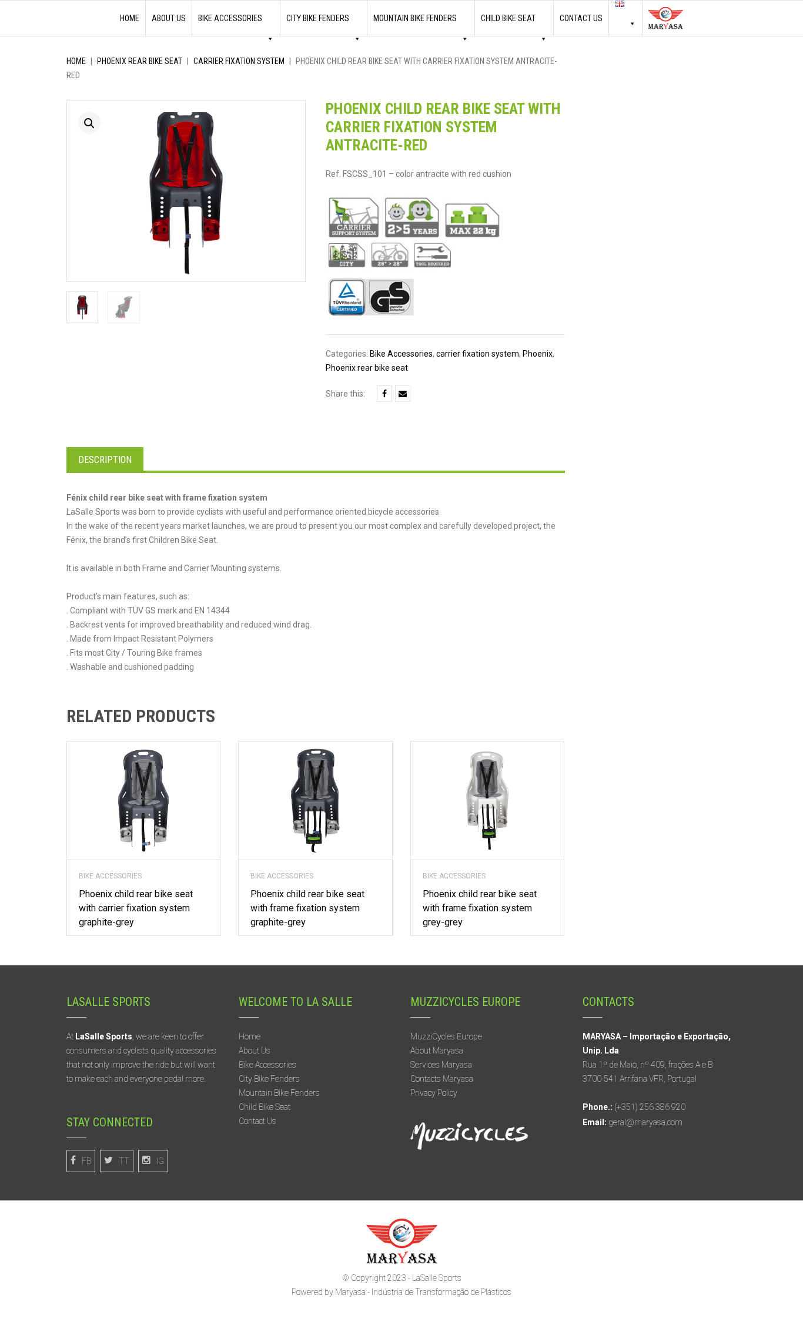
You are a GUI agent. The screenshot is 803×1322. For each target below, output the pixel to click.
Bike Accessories (230, 18)
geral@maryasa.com (645, 1122)
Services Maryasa (441, 1064)
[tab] (104, 459)
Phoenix (538, 353)
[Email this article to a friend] (402, 393)
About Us (169, 18)
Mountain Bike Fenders (415, 18)
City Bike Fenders (317, 18)
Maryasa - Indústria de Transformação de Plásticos (423, 1292)
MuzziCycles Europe (446, 1036)
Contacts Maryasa (441, 1078)
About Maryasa (436, 1050)
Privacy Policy (433, 1093)
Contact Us (581, 18)
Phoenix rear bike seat (139, 61)
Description (105, 459)
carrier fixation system (239, 61)
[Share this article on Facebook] (384, 393)
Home (129, 18)
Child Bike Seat (264, 1107)
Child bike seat (508, 18)
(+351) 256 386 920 (649, 1107)
